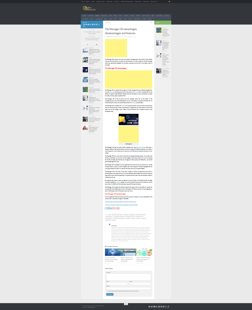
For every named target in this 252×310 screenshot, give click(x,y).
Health (110, 15)
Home (83, 1)
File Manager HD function (130, 216)
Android (133, 102)
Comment (108, 272)
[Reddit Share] (116, 208)
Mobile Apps (138, 218)
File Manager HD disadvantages (119, 216)
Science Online (153, 1)
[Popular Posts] (96, 44)
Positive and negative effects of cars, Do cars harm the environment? (95, 120)
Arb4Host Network (92, 307)
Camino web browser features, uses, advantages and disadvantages (111, 259)
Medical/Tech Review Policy (127, 1)
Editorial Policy (138, 1)
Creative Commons (100, 1)
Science (149, 19)
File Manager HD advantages (140, 214)
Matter (105, 19)
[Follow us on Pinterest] (94, 24)
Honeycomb (133, 218)
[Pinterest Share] (113, 208)
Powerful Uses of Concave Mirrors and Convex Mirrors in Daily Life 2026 (95, 90)
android (109, 214)
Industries (132, 15)
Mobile (152, 15)
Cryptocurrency (137, 19)
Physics (120, 15)
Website (108, 286)
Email (131, 281)
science (90, 57)
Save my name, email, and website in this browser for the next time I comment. (123, 291)
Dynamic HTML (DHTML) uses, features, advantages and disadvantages (143, 259)
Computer (97, 15)
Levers (125, 19)
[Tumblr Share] (118, 208)
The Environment (92, 117)
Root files (113, 220)
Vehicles (130, 19)
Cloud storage (125, 214)
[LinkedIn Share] (111, 208)
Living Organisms (99, 19)
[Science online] (84, 24)
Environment (85, 19)
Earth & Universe (145, 15)
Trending (144, 19)
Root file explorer (108, 220)
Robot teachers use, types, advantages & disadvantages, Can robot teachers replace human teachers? (94, 110)
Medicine (138, 15)
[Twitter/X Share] (108, 208)
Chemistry (126, 15)
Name (107, 281)
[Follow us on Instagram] (98, 24)
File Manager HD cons (109, 216)
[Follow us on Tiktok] (84, 26)
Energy (120, 19)
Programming (104, 15)
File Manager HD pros (109, 218)
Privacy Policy (109, 1)
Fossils (115, 19)
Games (91, 19)
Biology (115, 15)
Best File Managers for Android (117, 214)
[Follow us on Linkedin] (96, 24)
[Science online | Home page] (90, 8)
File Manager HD (132, 214)
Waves (110, 19)
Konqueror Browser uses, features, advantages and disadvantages (127, 259)
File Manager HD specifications (119, 218)
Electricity (167, 15)
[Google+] (92, 24)
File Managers (127, 218)
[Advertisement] (116, 48)
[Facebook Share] (106, 208)
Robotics (84, 15)
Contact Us (116, 1)
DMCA (93, 1)
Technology (90, 15)
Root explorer (144, 218)
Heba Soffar (145, 1)
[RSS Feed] (90, 24)
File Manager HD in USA (139, 216)
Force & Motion (159, 15)
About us (88, 1)
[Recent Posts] (87, 44)
